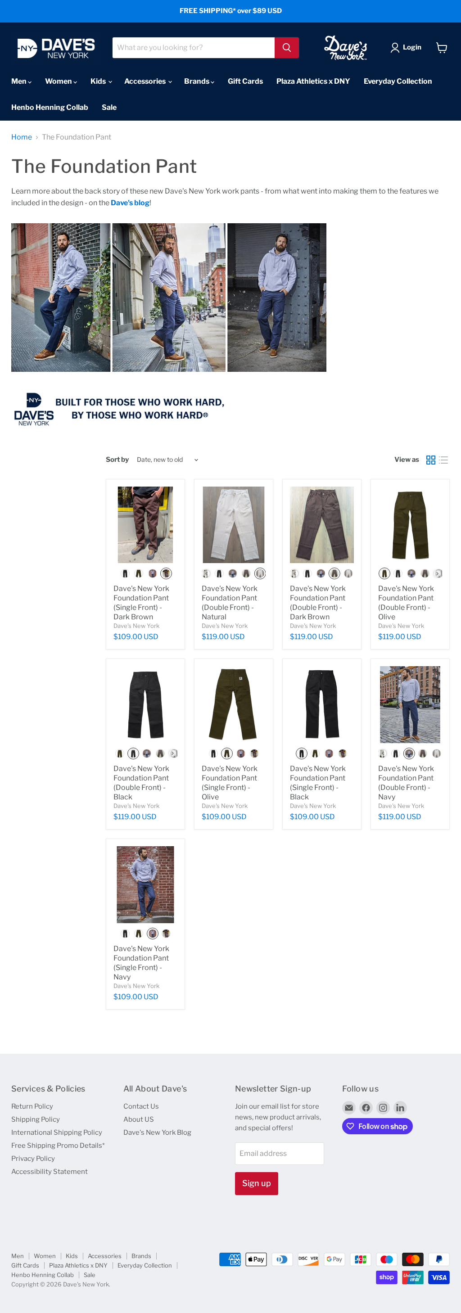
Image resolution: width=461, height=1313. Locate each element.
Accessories (145, 81)
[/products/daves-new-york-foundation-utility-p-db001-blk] (322, 704)
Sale (109, 107)
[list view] (443, 460)
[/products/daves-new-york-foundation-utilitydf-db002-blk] (145, 704)
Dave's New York (136, 625)
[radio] (125, 573)
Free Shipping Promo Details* (58, 1146)
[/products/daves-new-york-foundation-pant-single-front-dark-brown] (145, 525)
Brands (197, 81)
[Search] (287, 47)
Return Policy (32, 1106)
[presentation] (206, 573)
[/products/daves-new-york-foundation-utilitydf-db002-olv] (410, 525)
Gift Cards (245, 81)
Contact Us (141, 1106)
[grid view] (431, 460)
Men (19, 81)
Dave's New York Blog (157, 1132)
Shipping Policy (35, 1119)
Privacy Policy (33, 1159)
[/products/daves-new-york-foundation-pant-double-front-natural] (234, 525)
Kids (98, 81)
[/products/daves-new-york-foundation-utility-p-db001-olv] (234, 704)
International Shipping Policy (56, 1132)
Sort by (117, 460)
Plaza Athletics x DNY (313, 81)
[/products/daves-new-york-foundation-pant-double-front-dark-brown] (322, 525)
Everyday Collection (398, 81)
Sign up (256, 1183)
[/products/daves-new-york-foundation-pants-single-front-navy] (145, 884)
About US (138, 1119)
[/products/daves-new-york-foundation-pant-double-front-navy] (410, 704)
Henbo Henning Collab (49, 107)
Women (59, 81)
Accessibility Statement (49, 1172)
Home (21, 137)
